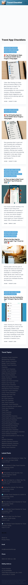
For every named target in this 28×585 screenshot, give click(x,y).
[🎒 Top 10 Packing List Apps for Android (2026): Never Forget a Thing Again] (14, 70)
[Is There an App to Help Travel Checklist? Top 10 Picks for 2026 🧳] (14, 194)
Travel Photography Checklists (10, 424)
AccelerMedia (15, 581)
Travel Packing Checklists (9, 422)
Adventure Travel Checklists (12, 169)
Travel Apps (5, 410)
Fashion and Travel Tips (8, 383)
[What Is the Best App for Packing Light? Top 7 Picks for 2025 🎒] (14, 254)
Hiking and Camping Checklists (10, 386)
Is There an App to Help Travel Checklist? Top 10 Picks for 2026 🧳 (13, 180)
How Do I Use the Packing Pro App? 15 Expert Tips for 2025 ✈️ (13, 299)
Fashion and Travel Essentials (10, 380)
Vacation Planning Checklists (10, 441)
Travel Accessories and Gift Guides (12, 406)
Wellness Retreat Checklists (9, 445)
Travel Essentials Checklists (9, 416)
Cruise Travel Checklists (8, 369)
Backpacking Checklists (11, 47)
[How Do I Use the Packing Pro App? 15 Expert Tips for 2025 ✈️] (14, 312)
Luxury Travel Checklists (9, 392)
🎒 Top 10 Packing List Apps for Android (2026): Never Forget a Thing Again (13, 56)
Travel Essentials (6, 414)
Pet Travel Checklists (8, 398)
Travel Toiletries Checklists (9, 433)
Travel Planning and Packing (10, 425)
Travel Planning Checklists (9, 428)
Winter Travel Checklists (8, 447)
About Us (4, 537)
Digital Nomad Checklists (11, 49)
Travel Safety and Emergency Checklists (13, 431)
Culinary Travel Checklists (9, 371)
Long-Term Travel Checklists (10, 390)
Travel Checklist (14, 2)
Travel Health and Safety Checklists (12, 418)
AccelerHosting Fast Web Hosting (16, 580)
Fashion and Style (7, 379)
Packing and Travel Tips (8, 394)
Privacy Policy (6, 539)
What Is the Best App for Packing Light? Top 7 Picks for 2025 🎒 (13, 241)
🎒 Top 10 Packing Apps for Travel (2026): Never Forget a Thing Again (13, 116)
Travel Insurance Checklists (9, 420)
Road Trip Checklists (7, 400)
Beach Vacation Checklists (9, 361)
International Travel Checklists (13, 174)
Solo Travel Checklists (11, 234)
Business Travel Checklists (9, 365)
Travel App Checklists (10, 52)
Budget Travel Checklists (9, 363)
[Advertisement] (14, 20)
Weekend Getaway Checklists (10, 443)
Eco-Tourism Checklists (8, 375)
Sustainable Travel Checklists (10, 404)
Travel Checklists (6, 412)
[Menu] (25, 2)
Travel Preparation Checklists (10, 429)
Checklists (5, 367)
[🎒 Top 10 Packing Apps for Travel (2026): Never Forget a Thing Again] (14, 130)
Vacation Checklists (7, 439)
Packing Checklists (7, 396)
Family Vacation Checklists (9, 377)
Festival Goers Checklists (9, 384)
